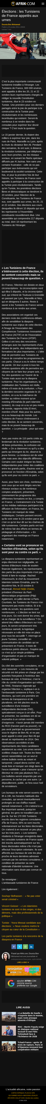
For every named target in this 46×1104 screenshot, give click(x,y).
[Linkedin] (31, 946)
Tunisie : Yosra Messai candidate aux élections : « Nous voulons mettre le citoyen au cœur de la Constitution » (21, 926)
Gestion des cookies (32, 1098)
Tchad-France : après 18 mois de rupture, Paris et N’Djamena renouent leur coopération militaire (30, 1046)
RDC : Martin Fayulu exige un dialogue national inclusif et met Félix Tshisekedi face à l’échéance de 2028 (31, 1032)
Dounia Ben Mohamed (11, 24)
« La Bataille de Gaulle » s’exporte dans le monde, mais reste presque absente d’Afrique (30, 1017)
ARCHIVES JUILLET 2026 (16, 1098)
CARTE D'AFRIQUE (17, 1093)
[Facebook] (13, 946)
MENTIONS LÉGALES (30, 1095)
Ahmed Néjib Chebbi (23, 589)
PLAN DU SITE (30, 1093)
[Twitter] (19, 946)
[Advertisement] (23, 71)
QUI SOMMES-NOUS (15, 1095)
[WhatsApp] (25, 946)
